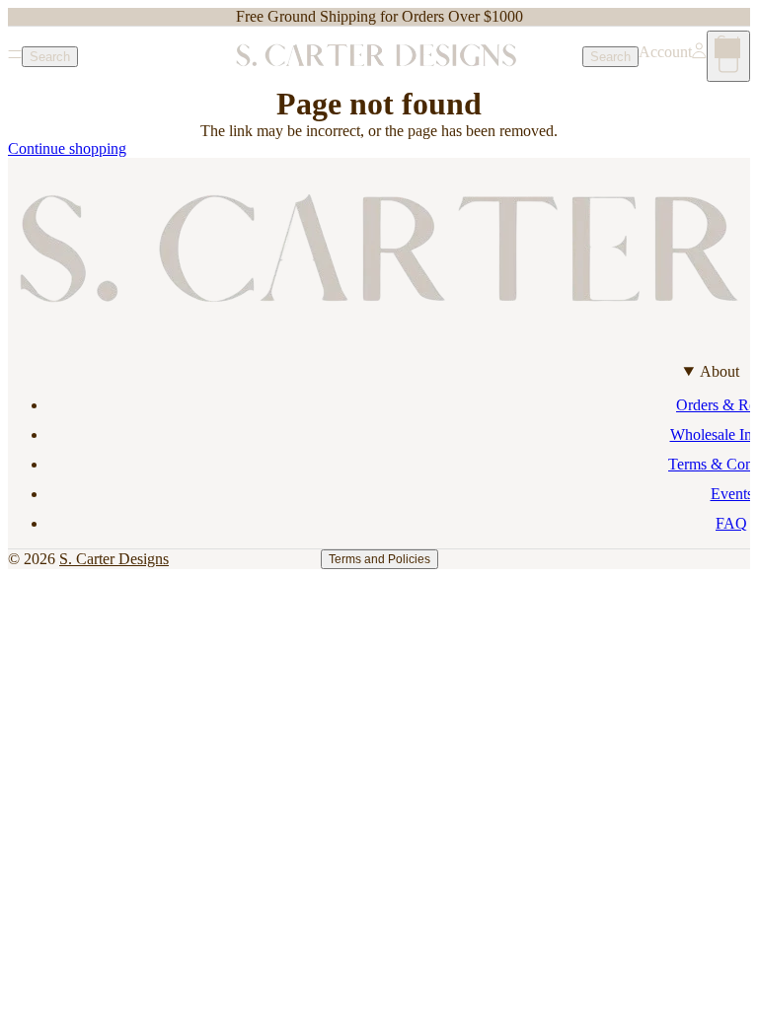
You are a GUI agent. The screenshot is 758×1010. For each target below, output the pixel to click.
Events (732, 493)
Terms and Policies (379, 559)
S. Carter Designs (114, 558)
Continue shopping (67, 148)
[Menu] (15, 56)
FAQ (731, 523)
